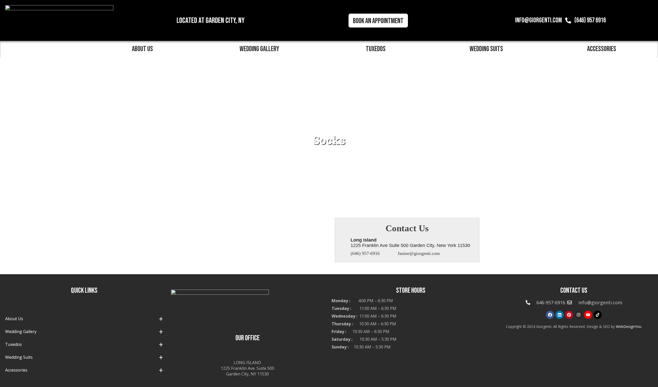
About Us (142, 49)
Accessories (601, 49)
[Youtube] (588, 315)
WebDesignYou (628, 326)
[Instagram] (578, 315)
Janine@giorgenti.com (419, 253)
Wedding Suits (486, 49)
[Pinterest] (569, 315)
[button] (144, 49)
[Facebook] (550, 315)
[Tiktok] (597, 315)
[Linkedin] (559, 315)
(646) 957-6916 (365, 253)
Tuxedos (376, 49)
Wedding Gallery (259, 49)
